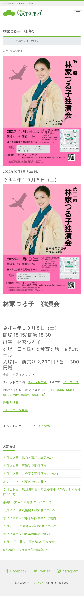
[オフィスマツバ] (22, 12)
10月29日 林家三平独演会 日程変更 (29, 542)
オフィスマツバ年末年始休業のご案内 (29, 518)
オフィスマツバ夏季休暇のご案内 (26, 534)
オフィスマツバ (35, 582)
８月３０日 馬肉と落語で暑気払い (28, 458)
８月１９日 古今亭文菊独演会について (31, 473)
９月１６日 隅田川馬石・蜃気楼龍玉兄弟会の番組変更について (42, 492)
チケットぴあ (37, 382)
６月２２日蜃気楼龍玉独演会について (29, 510)
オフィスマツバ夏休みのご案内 (25, 481)
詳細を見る (11, 402)
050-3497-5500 (62, 390)
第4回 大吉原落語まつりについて (27, 502)
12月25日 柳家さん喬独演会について (30, 526)
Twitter (43, 571)
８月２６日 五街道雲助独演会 (25, 466)
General (45, 426)
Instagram (69, 571)
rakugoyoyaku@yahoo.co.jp (23, 394)
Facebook (18, 571)
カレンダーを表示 (15, 410)
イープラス (71, 382)
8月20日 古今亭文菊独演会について (29, 550)
